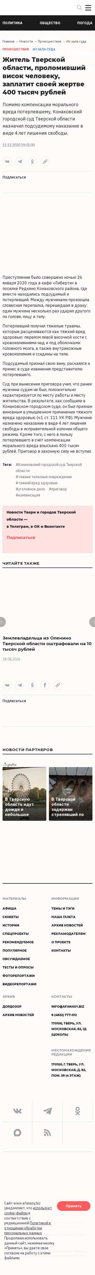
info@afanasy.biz (67, 1006)
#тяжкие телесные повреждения (44, 477)
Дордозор (12, 1006)
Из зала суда (44, 49)
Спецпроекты (16, 934)
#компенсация (28, 495)
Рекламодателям (68, 934)
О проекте (60, 942)
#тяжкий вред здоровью (37, 483)
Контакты (61, 950)
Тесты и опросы (18, 967)
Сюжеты (11, 917)
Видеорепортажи (19, 984)
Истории (11, 925)
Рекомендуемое (18, 942)
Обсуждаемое (16, 959)
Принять (74, 1206)
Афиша (9, 908)
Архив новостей (67, 925)
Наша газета (63, 917)
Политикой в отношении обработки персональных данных (27, 1228)
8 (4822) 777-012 (64, 1015)
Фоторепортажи (19, 976)
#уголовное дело (30, 489)
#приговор (58, 489)
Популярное (15, 950)
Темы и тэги (62, 908)
